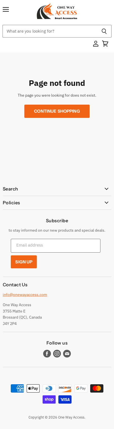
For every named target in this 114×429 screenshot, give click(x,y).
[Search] (104, 31)
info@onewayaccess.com (25, 294)
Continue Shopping (57, 111)
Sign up (23, 261)
